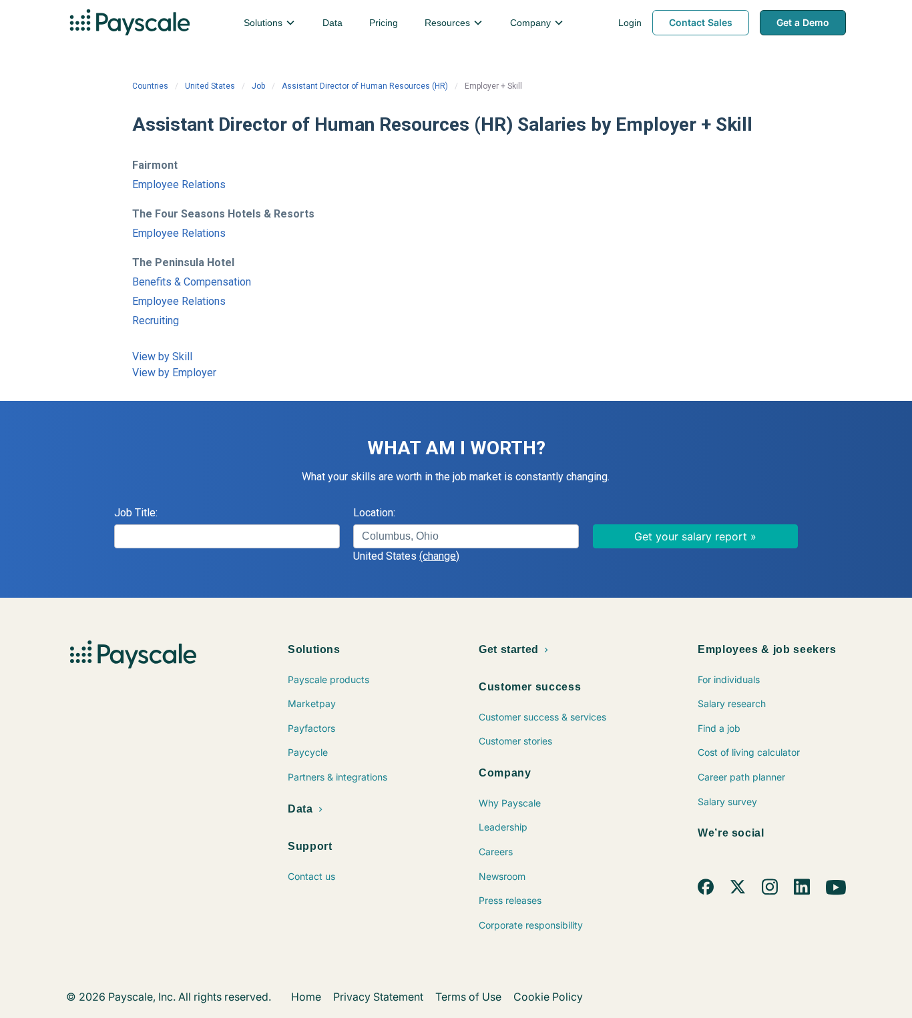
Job (258, 86)
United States (210, 86)
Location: (374, 512)
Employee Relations (179, 184)
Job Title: (136, 512)
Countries (150, 86)
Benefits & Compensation (191, 282)
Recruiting (155, 320)
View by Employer (174, 372)
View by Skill (162, 356)
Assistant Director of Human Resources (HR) (365, 86)
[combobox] (466, 536)
